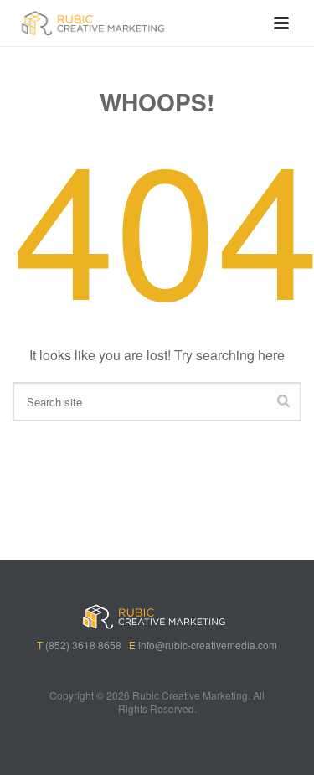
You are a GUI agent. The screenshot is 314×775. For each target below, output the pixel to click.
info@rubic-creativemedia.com (207, 645)
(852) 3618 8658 (83, 645)
